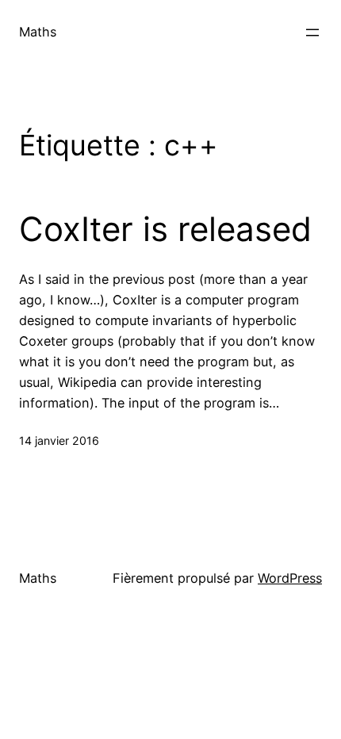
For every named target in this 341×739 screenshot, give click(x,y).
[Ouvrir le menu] (312, 32)
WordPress (290, 578)
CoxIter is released (165, 229)
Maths (37, 32)
